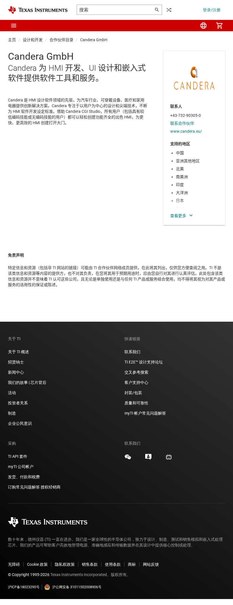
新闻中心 (16, 372)
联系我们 (132, 352)
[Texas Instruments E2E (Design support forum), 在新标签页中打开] (148, 459)
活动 (12, 392)
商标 (132, 564)
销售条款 (90, 564)
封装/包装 (133, 392)
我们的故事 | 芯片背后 (27, 382)
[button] (14, 25)
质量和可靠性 (136, 403)
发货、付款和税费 (24, 477)
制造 (12, 413)
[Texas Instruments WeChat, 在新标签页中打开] (127, 459)
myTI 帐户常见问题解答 (145, 413)
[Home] (38, 10)
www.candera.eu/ (186, 131)
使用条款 (113, 564)
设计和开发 (33, 40)
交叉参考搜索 (136, 372)
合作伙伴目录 (61, 40)
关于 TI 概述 (18, 352)
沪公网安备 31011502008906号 (76, 587)
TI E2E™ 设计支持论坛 (143, 362)
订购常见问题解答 (24, 487)
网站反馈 (151, 564)
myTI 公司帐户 (21, 466)
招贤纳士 (16, 362)
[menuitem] (203, 25)
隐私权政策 (65, 564)
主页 (12, 40)
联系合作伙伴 (182, 123)
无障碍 (14, 564)
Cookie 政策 (37, 564)
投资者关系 (18, 403)
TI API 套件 (17, 456)
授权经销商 (51, 487)
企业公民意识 (20, 423)
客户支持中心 (136, 382)
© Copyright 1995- (28, 574)
